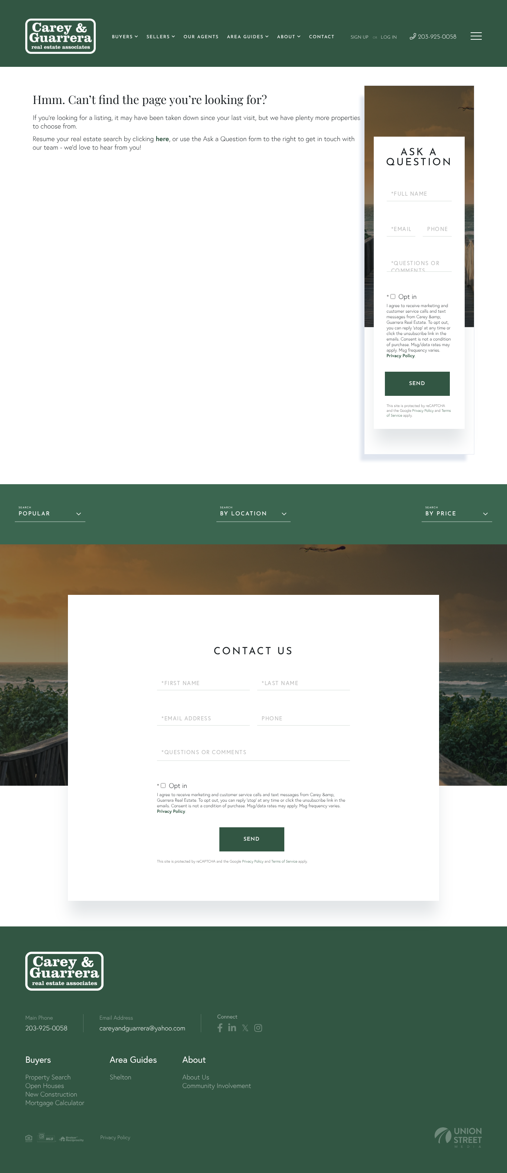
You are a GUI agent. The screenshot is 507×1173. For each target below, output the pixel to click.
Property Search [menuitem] (48, 1077)
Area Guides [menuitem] (245, 37)
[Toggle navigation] (476, 36)
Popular (34, 514)
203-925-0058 (436, 37)
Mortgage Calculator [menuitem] (54, 1102)
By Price (441, 514)
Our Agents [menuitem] (201, 37)
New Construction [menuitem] (51, 1094)
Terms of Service (284, 861)
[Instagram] (258, 1028)
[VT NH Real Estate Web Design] (458, 1137)
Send (417, 384)
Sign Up (360, 37)
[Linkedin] (232, 1028)
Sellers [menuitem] (158, 37)
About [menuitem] (286, 37)
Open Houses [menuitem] (44, 1085)
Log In (389, 37)
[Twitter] (245, 1028)
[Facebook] (220, 1028)
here (162, 138)
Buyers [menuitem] (122, 37)
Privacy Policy (401, 356)
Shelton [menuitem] (120, 1077)
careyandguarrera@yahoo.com (142, 1028)
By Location (243, 514)
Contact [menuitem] (322, 37)
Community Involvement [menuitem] (216, 1085)
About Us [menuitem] (195, 1077)
